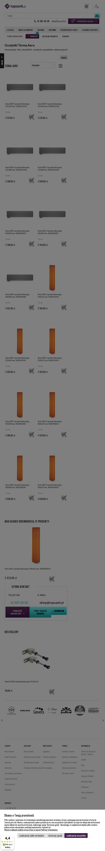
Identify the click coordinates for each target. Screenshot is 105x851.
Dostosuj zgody (55, 835)
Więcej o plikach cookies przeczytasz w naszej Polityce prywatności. (31, 829)
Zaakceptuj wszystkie (76, 835)
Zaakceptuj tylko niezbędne (31, 835)
